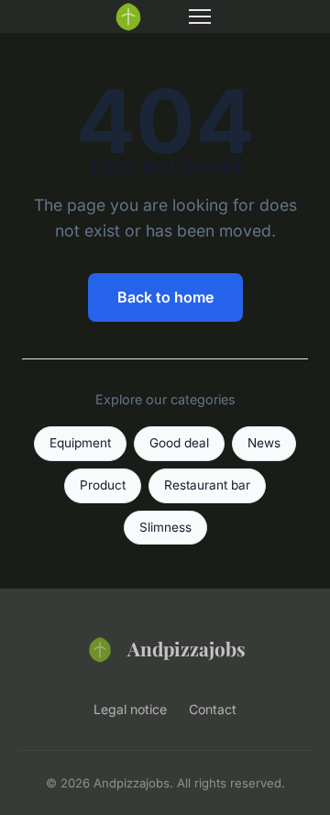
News (264, 442)
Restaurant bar (207, 485)
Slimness (165, 527)
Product (103, 485)
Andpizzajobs (186, 648)
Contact (212, 709)
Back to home (165, 297)
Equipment (80, 442)
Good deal (179, 442)
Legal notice (130, 709)
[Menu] (200, 16)
